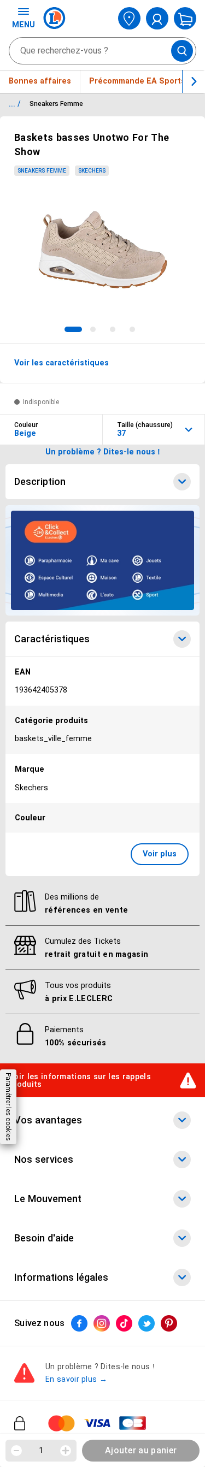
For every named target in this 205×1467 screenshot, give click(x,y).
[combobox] (102, 50)
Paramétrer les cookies (8, 1107)
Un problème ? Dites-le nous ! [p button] (102, 452)
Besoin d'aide (44, 1238)
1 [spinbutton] (41, 1450)
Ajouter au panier (141, 1450)
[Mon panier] (185, 18)
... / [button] (15, 103)
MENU (23, 24)
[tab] (73, 329)
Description (40, 481)
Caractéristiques (52, 639)
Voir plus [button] (160, 853)
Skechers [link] (92, 171)
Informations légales (61, 1277)
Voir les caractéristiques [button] (61, 362)
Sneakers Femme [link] (41, 171)
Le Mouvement (47, 1198)
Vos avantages (48, 1120)
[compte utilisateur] (157, 18)
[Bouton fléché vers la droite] (193, 81)
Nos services (43, 1159)
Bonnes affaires (40, 80)
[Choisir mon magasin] (129, 18)
